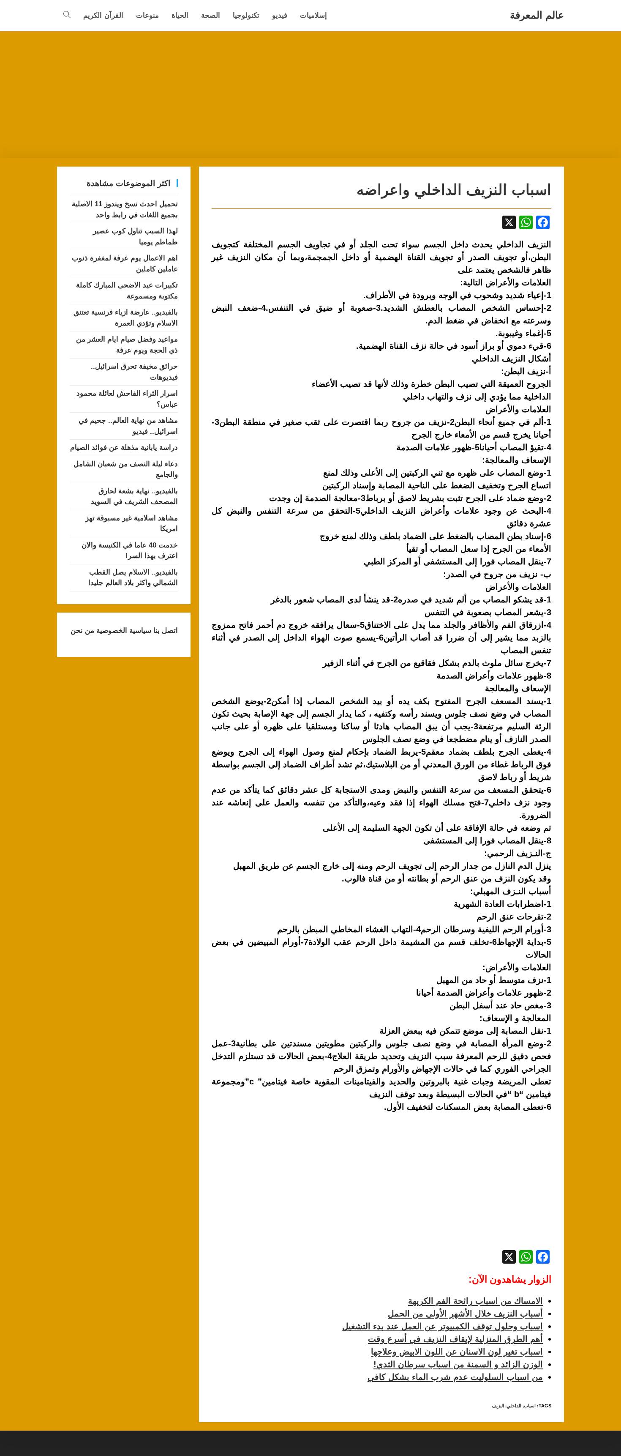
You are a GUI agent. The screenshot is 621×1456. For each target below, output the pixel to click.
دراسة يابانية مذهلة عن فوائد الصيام (124, 447)
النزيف (498, 1405)
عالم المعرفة (537, 15)
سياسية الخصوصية (122, 631)
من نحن (82, 631)
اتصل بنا (164, 631)
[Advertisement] (310, 95)
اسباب (530, 1405)
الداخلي (514, 1405)
